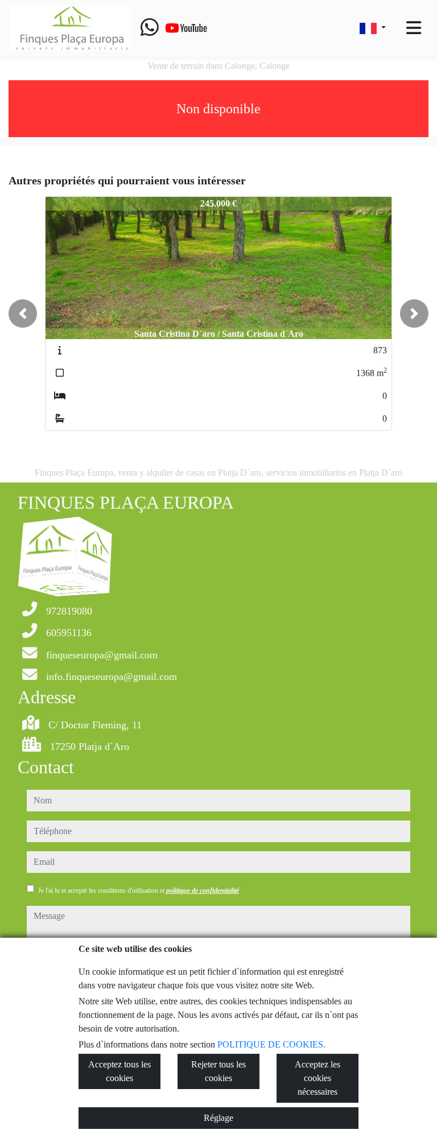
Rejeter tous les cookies (218, 1071)
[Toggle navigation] (413, 28)
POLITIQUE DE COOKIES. (271, 1044)
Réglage (218, 1118)
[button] (23, 313)
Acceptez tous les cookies (119, 1071)
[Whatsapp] (150, 28)
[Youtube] (186, 28)
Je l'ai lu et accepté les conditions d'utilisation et (138, 890)
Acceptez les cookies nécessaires (317, 1077)
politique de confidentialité (202, 890)
